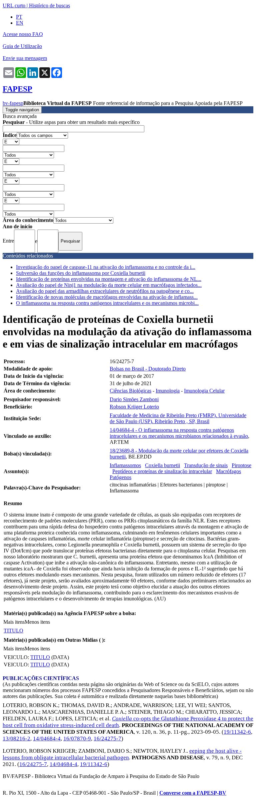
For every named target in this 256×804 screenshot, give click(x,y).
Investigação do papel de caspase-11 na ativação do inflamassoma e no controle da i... (105, 267)
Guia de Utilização (22, 46)
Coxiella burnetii (162, 465)
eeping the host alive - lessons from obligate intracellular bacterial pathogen (122, 754)
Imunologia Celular (204, 391)
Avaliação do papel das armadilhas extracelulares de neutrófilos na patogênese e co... (105, 291)
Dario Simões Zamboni (134, 399)
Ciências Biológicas (130, 391)
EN (19, 23)
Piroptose (241, 465)
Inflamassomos (125, 465)
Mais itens (14, 622)
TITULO (13, 630)
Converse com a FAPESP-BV (192, 793)
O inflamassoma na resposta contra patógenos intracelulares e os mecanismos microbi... (107, 303)
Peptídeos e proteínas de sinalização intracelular (162, 471)
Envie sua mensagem (25, 58)
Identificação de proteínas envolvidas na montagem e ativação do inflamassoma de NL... (108, 279)
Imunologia (168, 391)
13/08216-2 (16, 738)
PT (19, 17)
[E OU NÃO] (11, 141)
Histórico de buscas (49, 5)
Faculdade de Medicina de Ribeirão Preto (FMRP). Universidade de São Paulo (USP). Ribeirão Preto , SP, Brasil (178, 418)
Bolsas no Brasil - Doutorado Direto (148, 369)
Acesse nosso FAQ (23, 34)
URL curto (14, 5)
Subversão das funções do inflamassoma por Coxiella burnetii (80, 273)
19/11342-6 (237, 732)
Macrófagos (228, 471)
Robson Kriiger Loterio (134, 406)
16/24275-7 (107, 738)
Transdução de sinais (206, 465)
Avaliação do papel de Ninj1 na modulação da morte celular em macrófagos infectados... (109, 285)
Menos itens (37, 622)
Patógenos (120, 477)
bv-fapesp (13, 103)
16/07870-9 (77, 738)
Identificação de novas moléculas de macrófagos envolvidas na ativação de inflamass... (107, 297)
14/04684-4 (47, 738)
